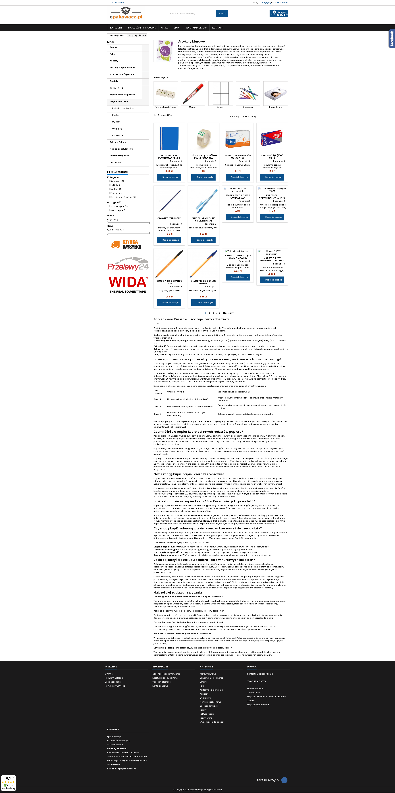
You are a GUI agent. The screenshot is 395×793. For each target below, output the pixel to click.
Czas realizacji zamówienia (166, 673)
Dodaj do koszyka (169, 177)
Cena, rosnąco (259, 117)
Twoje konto (256, 681)
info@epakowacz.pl (125, 768)
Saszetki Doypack (119, 155)
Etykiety (114, 81)
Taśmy (113, 47)
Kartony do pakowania (122, 67)
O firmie (109, 673)
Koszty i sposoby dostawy (165, 677)
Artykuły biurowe (119, 101)
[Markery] (193, 93)
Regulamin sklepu (196, 27)
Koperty (114, 60)
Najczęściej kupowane (142, 27)
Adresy (250, 700)
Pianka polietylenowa (121, 148)
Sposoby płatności (161, 681)
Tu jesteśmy (117, 2)
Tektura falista (118, 142)
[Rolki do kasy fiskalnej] (166, 93)
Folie (112, 54)
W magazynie (119, 206)
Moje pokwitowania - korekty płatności (266, 696)
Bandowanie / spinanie (122, 74)
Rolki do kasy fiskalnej (123, 108)
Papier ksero (118, 135)
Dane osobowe (255, 688)
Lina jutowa (116, 162)
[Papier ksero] (275, 93)
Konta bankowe (160, 685)
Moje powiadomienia (258, 704)
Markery (116, 115)
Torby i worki (116, 87)
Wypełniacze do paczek (122, 94)
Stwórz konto (280, 2)
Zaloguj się (265, 2)
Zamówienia (253, 692)
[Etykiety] (220, 93)
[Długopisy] (248, 93)
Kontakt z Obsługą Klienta (260, 673)
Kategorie (116, 27)
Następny (229, 313)
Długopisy (117, 128)
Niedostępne (118, 210)
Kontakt (217, 27)
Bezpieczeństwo (113, 681)
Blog (177, 27)
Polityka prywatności (115, 685)
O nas (164, 27)
